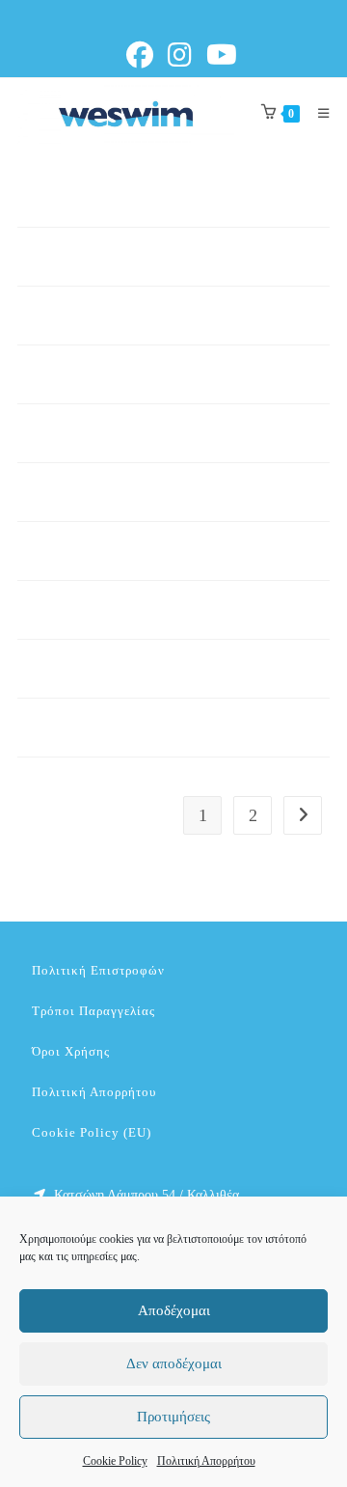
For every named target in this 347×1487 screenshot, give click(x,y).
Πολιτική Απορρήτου (206, 1461)
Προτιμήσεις (173, 1416)
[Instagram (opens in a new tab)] (183, 55)
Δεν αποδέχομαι (174, 1363)
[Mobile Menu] (317, 113)
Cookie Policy (115, 1461)
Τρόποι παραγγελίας (93, 1011)
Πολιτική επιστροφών (98, 970)
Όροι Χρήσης (71, 1051)
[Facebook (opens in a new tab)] (145, 55)
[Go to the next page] (302, 815)
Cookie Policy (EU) (91, 1132)
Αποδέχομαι (174, 1310)
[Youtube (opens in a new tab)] (225, 55)
